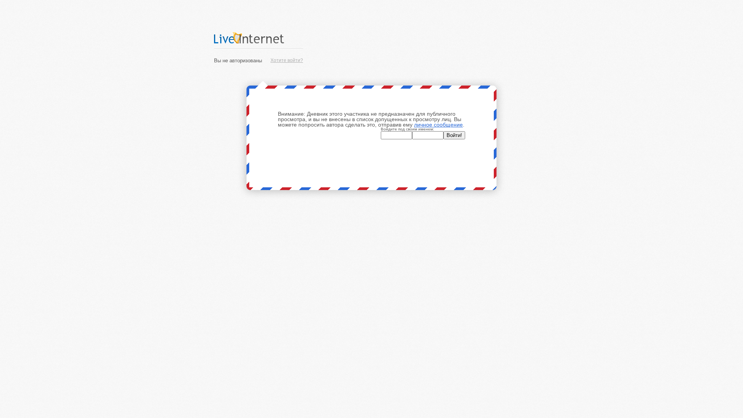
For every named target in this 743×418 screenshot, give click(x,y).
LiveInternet (258, 37)
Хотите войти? (286, 60)
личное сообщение (438, 125)
